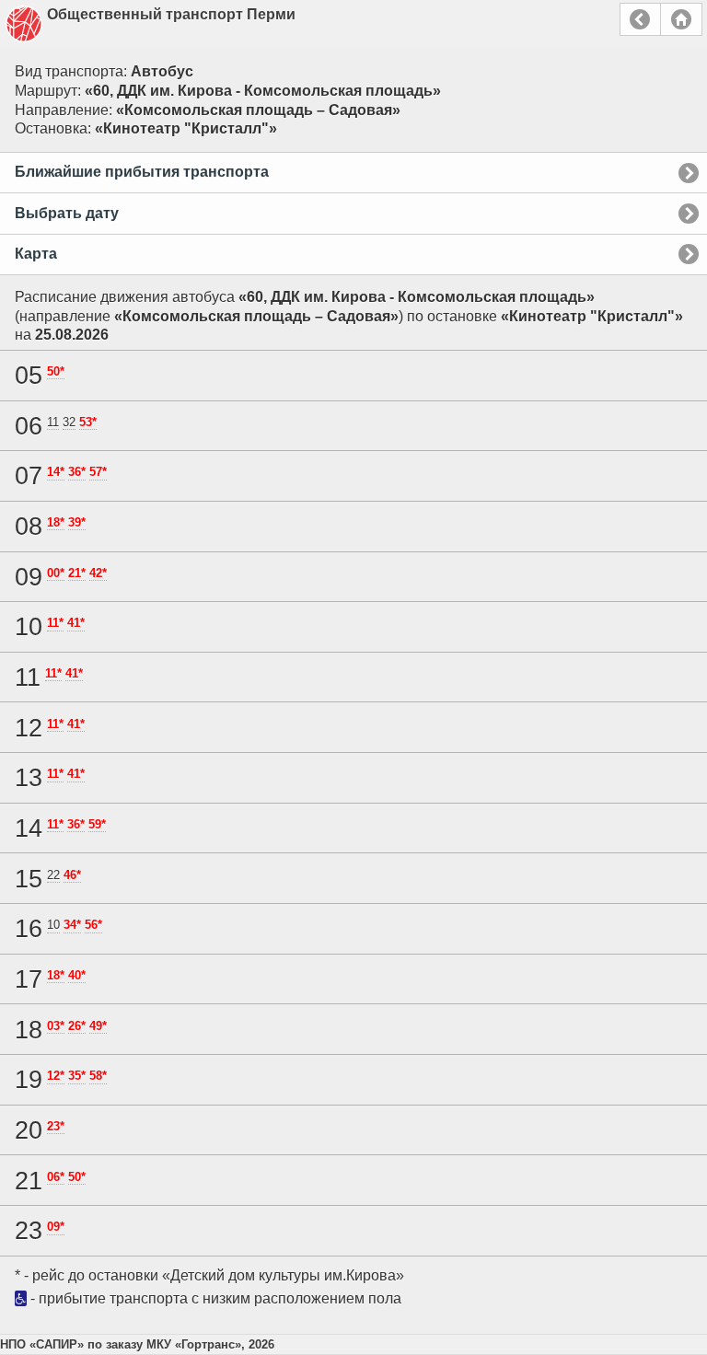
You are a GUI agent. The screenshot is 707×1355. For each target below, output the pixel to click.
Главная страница (681, 19)
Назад (640, 19)
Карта (36, 253)
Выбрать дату (67, 213)
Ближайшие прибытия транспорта (142, 172)
